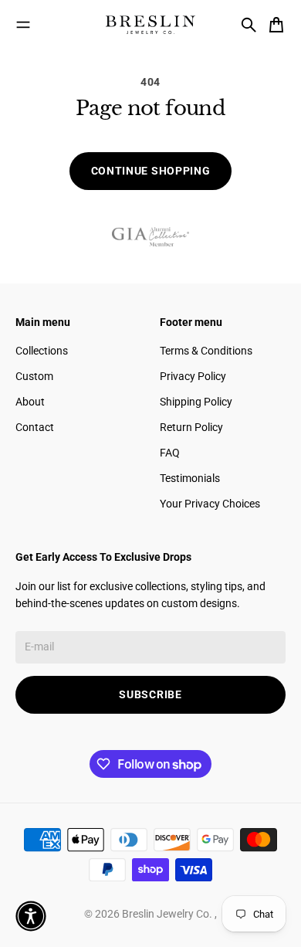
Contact (34, 427)
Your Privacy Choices (210, 503)
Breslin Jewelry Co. (168, 914)
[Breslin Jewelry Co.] (150, 24)
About (30, 401)
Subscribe (150, 694)
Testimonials (190, 478)
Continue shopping (151, 171)
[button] (30, 916)
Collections (41, 351)
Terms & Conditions (206, 351)
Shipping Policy (196, 401)
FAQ (170, 452)
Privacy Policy (193, 376)
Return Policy (191, 427)
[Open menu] (23, 25)
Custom (34, 376)
